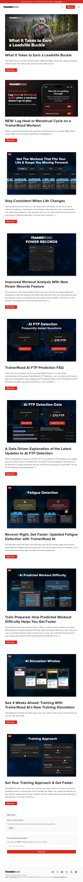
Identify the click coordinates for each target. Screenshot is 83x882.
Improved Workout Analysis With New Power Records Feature (36, 284)
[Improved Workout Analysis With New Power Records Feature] (41, 254)
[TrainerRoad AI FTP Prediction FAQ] (41, 340)
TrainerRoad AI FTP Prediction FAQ (34, 367)
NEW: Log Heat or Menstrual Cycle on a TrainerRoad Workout (38, 123)
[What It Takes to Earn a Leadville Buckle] (41, 32)
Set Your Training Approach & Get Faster (39, 782)
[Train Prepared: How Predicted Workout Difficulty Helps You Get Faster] (41, 590)
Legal (6, 877)
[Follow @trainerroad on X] (57, 872)
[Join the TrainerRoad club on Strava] (71, 872)
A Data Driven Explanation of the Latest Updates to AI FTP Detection (38, 451)
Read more (12, 70)
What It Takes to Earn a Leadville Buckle (38, 55)
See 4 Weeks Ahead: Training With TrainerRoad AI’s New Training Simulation (40, 705)
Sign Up (70, 7)
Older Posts (11, 815)
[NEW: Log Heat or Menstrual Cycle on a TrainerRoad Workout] (41, 98)
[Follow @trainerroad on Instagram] (67, 872)
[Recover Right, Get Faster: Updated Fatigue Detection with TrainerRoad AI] (41, 507)
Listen (11, 828)
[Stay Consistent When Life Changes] (41, 173)
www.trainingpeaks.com (60, 877)
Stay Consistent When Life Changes (35, 200)
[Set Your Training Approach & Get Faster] (41, 755)
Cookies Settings (13, 877)
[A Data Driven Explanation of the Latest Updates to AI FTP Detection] (41, 421)
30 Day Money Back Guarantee (41, 2)
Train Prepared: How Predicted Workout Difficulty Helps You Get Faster (38, 619)
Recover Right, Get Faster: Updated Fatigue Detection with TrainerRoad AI (41, 537)
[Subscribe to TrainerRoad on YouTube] (62, 872)
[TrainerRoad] (11, 7)
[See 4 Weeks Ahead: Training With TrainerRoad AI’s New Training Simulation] (41, 675)
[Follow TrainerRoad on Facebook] (53, 872)
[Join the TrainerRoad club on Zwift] (76, 872)
